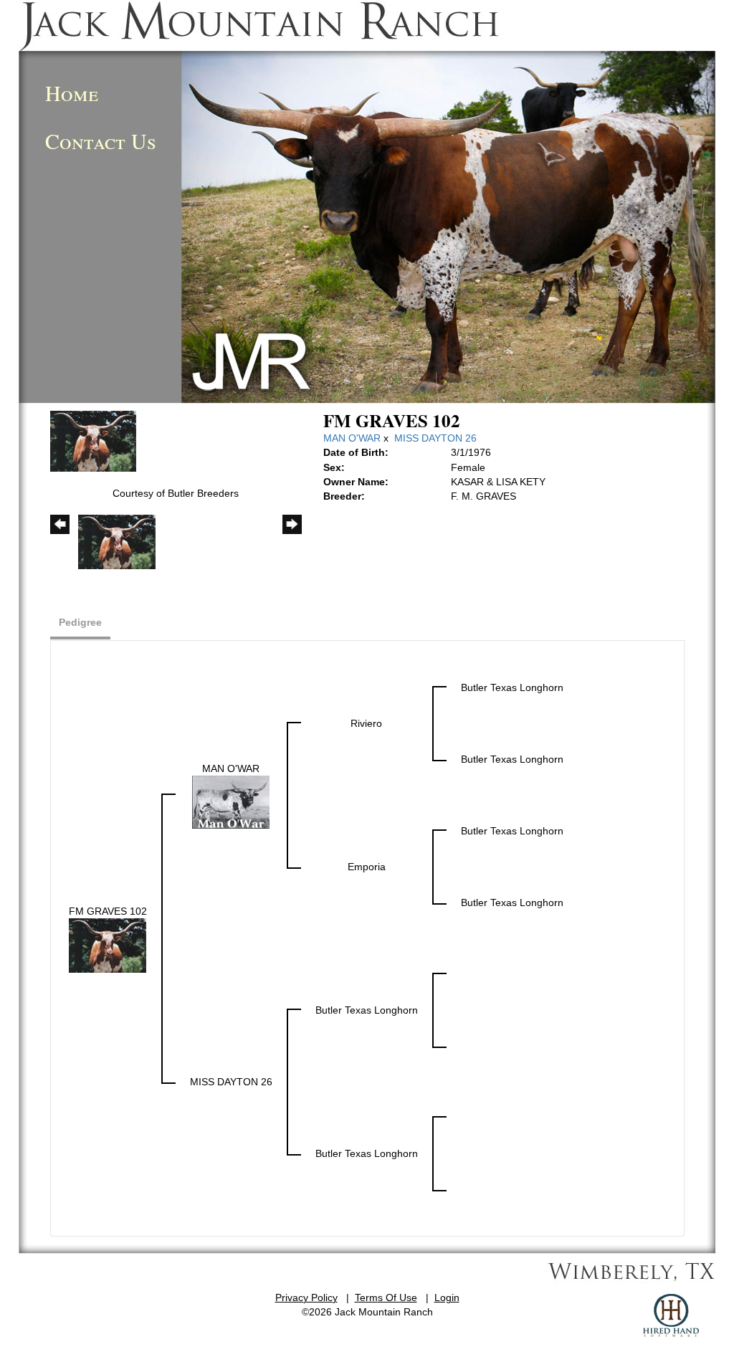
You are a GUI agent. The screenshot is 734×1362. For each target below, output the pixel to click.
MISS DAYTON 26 (435, 438)
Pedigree (80, 622)
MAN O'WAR (352, 438)
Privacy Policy (306, 1297)
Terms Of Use (386, 1297)
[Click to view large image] (93, 440)
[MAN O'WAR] (231, 801)
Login (446, 1297)
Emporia (367, 866)
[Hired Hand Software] (671, 1315)
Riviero (366, 723)
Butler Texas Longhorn (512, 687)
